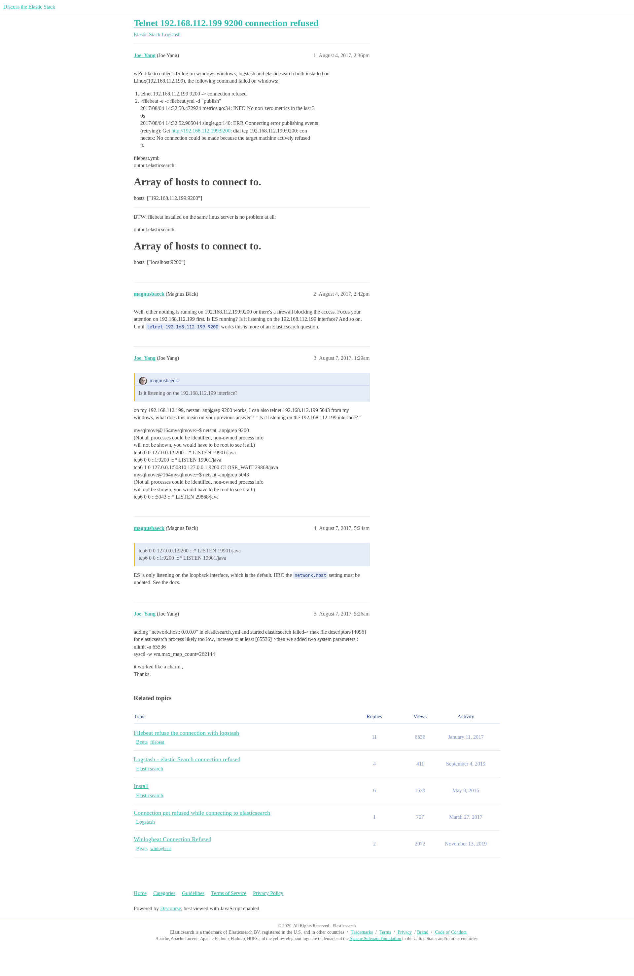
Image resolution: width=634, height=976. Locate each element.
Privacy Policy (268, 893)
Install (141, 786)
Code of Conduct (451, 932)
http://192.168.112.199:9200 (200, 130)
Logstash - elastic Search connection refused (187, 759)
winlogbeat (160, 848)
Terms (385, 932)
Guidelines (193, 893)
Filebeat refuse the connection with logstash (186, 733)
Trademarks (362, 932)
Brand (422, 932)
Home (140, 893)
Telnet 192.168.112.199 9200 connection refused (226, 23)
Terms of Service (228, 893)
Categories (164, 893)
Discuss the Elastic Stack (29, 7)
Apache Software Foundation (375, 938)
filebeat (157, 742)
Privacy (405, 932)
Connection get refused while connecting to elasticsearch (202, 812)
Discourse (170, 908)
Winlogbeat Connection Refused (172, 839)
